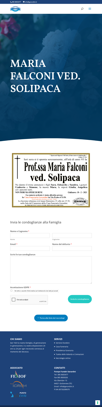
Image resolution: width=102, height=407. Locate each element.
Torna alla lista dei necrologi (52, 318)
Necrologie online (63, 358)
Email (13, 244)
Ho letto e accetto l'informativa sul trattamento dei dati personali (36, 291)
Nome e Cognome (19, 231)
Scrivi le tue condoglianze (22, 254)
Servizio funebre (63, 343)
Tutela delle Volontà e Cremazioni (70, 354)
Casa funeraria (62, 346)
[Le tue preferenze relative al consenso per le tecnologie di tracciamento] (97, 402)
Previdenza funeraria (64, 350)
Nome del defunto (62, 244)
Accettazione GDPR (20, 287)
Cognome (55, 239)
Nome (12, 239)
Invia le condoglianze (80, 299)
